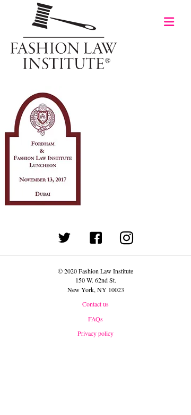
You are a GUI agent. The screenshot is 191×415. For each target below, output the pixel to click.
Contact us (95, 304)
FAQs (95, 318)
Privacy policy (95, 333)
